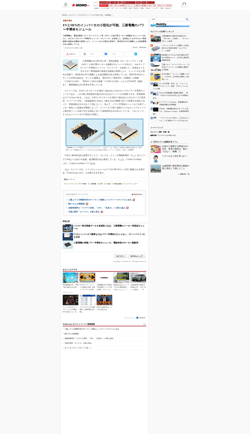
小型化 (108, 184)
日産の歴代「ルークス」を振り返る (78, 343)
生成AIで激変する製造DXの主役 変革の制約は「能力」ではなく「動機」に (175, 149)
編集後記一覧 (184, 174)
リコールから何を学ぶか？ (174, 156)
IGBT (101, 184)
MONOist (65, 15)
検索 (187, 19)
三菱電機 (93, 184)
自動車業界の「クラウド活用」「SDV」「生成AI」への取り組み (89, 338)
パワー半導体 (82, 184)
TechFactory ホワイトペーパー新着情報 (79, 324)
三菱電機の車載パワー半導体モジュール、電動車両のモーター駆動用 (106, 243)
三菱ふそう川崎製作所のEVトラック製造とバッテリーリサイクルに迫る (92, 329)
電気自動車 (118, 184)
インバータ (70, 184)
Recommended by (130, 317)
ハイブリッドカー (131, 184)
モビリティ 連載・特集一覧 (160, 132)
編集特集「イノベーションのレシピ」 (163, 135)
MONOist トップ (136, 256)
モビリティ (72, 15)
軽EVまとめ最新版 (72, 334)
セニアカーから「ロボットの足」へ (78, 348)
